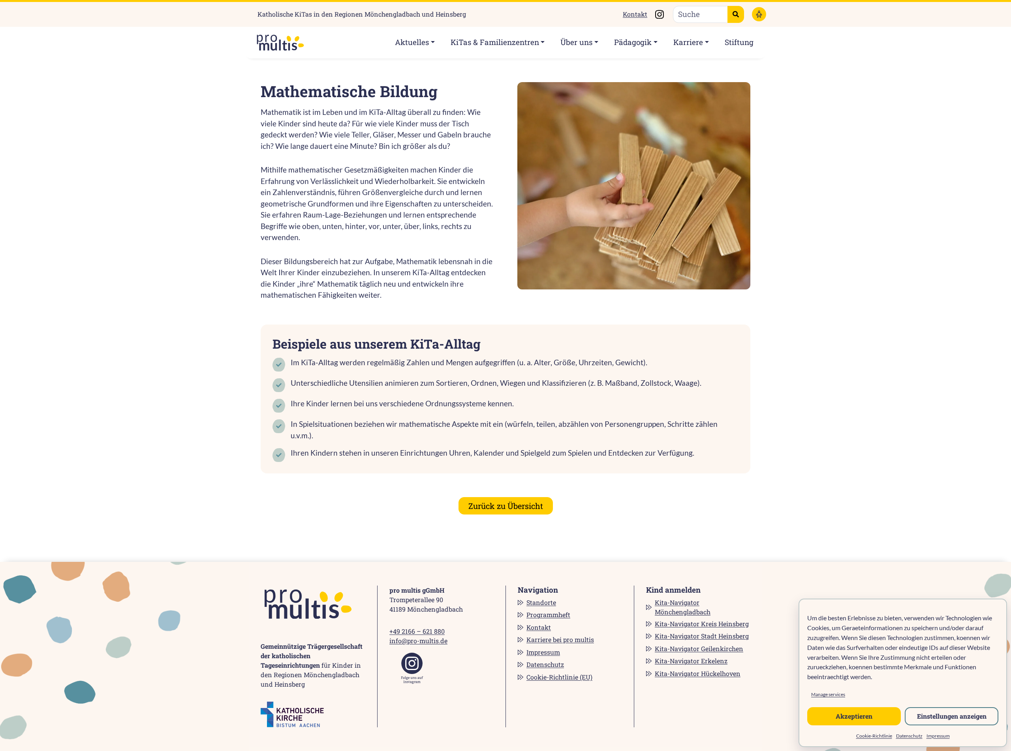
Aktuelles (412, 42)
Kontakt (635, 14)
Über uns (576, 42)
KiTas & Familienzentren (495, 42)
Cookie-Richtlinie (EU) (559, 677)
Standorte (541, 602)
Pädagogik (633, 42)
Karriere (688, 42)
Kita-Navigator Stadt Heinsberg (702, 636)
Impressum (938, 736)
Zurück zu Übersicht (505, 506)
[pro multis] (276, 42)
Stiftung (739, 42)
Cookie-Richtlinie (874, 736)
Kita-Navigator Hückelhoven (697, 673)
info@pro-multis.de (418, 640)
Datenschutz (909, 736)
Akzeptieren (854, 716)
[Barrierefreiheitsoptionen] (759, 14)
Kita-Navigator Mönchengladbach (682, 607)
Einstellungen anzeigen (952, 716)
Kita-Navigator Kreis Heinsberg (702, 624)
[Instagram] (412, 668)
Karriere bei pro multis (560, 639)
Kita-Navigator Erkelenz (691, 661)
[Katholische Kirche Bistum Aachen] (292, 714)
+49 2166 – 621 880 (417, 631)
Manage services (828, 694)
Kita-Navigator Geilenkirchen (699, 648)
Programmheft (548, 614)
